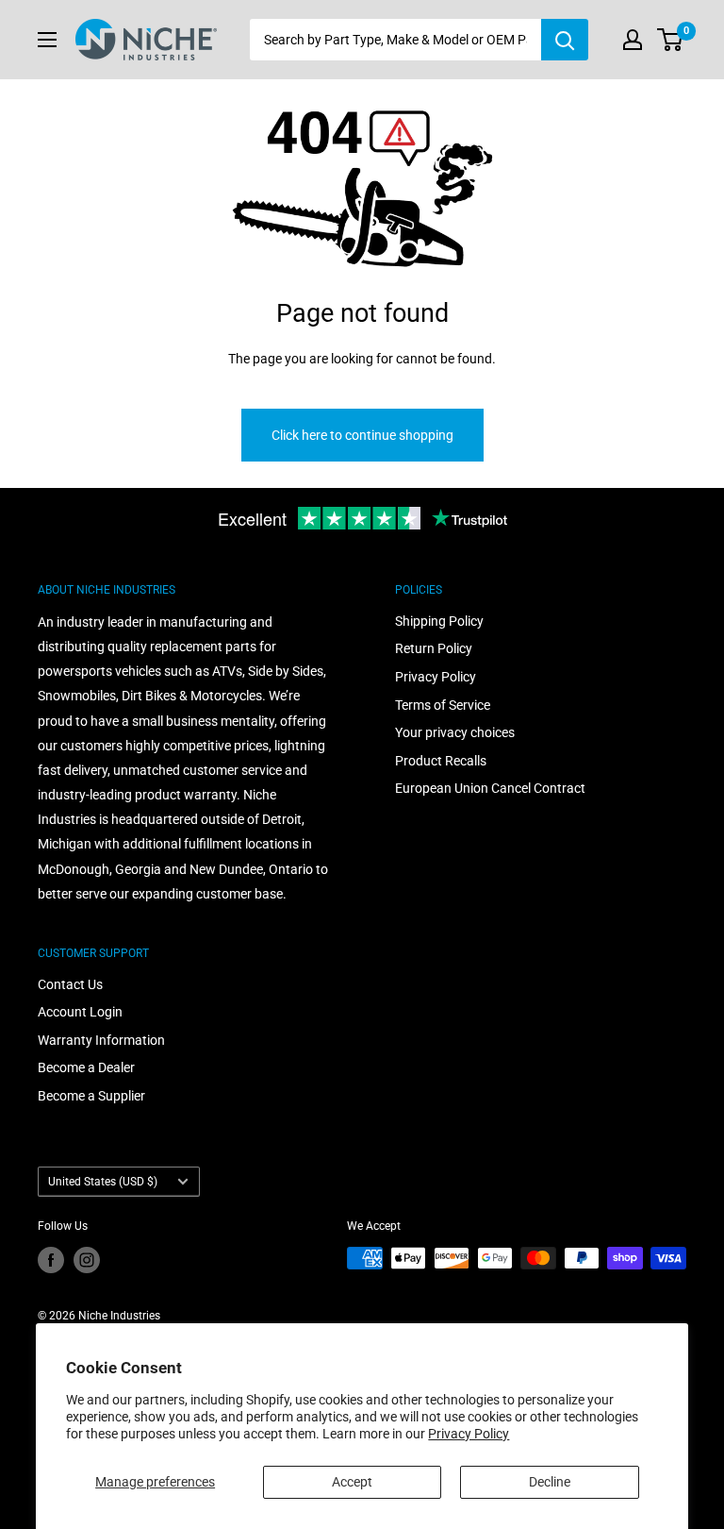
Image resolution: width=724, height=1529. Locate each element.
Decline (549, 1481)
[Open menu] (47, 39)
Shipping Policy (439, 621)
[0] (671, 39)
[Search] (564, 39)
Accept (352, 1481)
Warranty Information (101, 1040)
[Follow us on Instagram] (87, 1260)
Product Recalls (440, 760)
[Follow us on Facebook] (51, 1260)
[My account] (632, 39)
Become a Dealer (86, 1067)
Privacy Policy (468, 1433)
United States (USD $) (102, 1181)
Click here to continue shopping (362, 435)
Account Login (80, 1011)
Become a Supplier (91, 1095)
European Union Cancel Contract (490, 788)
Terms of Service (442, 705)
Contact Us (70, 984)
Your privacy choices (455, 732)
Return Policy (433, 648)
